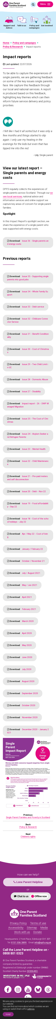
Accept (8, 1014)
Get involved (47, 25)
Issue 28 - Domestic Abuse (28, 379)
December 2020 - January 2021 (28, 731)
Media (44, 927)
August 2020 (21, 681)
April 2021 (20, 597)
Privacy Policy (18, 923)
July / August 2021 (24, 573)
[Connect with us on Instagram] (18, 989)
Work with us (22, 932)
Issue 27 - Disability (25, 391)
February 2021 (22, 609)
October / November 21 (27, 561)
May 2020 (20, 645)
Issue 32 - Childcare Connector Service (27, 320)
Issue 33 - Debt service (26, 306)
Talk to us (21, 25)
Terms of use (38, 923)
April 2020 (20, 633)
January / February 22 (26, 549)
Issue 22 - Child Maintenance (28, 463)
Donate (37, 932)
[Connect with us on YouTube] (28, 989)
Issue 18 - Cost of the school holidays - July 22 (28, 520)
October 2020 (22, 705)
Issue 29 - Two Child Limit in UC (27, 366)
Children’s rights (28, 836)
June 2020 (20, 657)
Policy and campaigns (34, 26)
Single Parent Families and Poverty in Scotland (28, 817)
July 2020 (20, 669)
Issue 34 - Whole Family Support (27, 293)
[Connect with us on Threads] (48, 989)
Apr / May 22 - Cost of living (27, 535)
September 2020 (23, 693)
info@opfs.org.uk (43, 942)
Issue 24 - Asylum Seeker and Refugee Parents (27, 435)
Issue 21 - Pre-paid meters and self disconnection (27, 478)
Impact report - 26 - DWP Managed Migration (28, 405)
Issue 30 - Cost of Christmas (28, 351)
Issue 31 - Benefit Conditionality (28, 335)
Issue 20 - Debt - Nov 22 (27, 491)
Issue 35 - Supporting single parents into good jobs (28, 278)
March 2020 (21, 621)
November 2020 (23, 717)
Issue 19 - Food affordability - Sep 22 (27, 505)
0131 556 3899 (19, 942)
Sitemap (32, 927)
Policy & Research (13, 46)
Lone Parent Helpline (29, 882)
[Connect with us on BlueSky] (38, 989)
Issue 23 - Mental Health (27, 449)
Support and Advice (9, 26)
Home (6, 43)
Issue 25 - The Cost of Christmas (27, 420)
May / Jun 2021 (23, 585)
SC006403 (32, 971)
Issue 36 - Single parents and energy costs (28, 242)
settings (30, 1009)
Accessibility (15, 927)
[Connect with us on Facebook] (8, 989)
